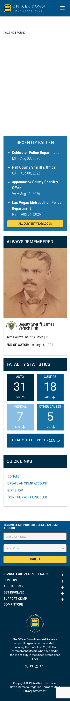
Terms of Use (50, 687)
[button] (35, 575)
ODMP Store (13, 604)
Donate (13, 476)
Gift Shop (15, 490)
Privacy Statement (35, 690)
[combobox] (35, 549)
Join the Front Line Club (27, 497)
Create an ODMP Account (27, 483)
